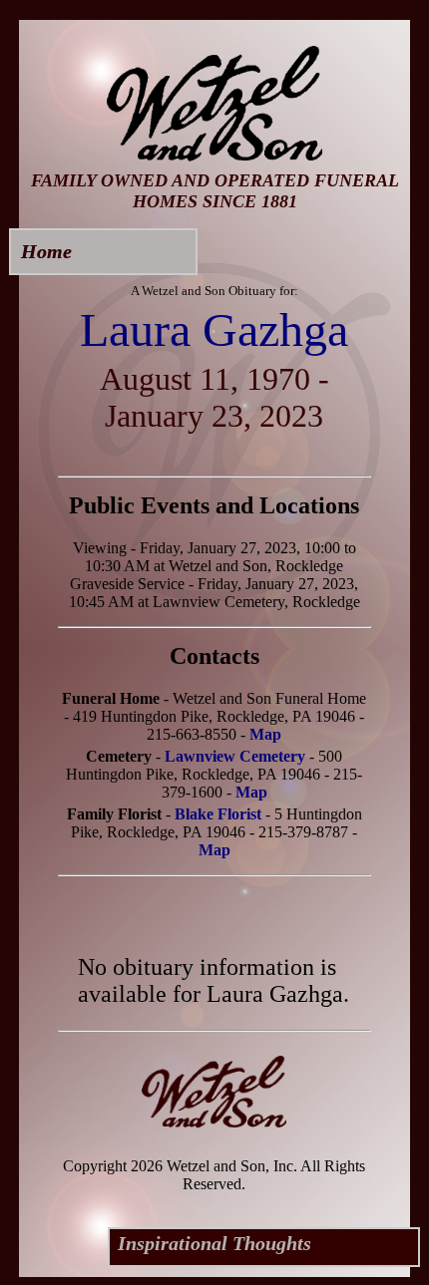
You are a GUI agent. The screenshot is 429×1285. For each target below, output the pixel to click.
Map (265, 734)
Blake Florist (218, 813)
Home (46, 251)
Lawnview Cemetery (235, 756)
